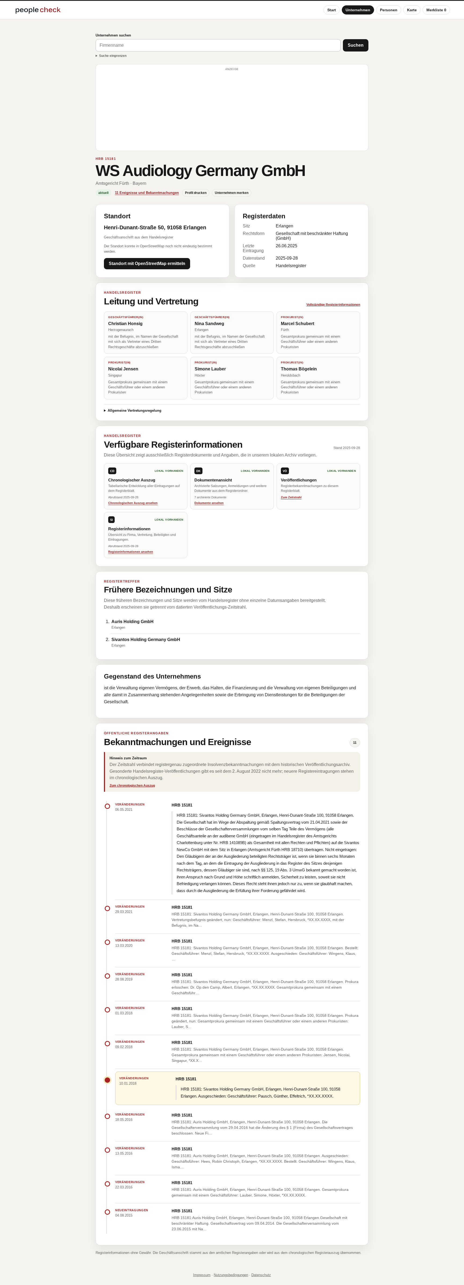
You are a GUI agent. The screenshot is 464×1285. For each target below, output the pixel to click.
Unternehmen (358, 10)
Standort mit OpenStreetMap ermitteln (147, 263)
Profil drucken (195, 193)
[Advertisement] (232, 110)
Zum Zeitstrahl (291, 497)
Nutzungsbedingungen (231, 1275)
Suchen (356, 45)
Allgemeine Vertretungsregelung (134, 410)
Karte (412, 10)
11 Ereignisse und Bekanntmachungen (147, 193)
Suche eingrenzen (112, 56)
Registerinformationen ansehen (130, 551)
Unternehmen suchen (113, 35)
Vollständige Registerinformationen (333, 305)
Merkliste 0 (436, 10)
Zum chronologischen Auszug (132, 785)
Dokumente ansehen (209, 503)
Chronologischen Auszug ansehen (133, 503)
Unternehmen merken (231, 193)
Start (331, 10)
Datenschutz (261, 1275)
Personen (388, 10)
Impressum (202, 1275)
